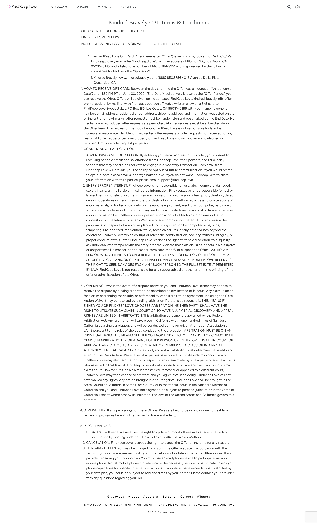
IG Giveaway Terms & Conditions (213, 505)
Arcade (83, 6)
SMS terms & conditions (174, 505)
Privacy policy (92, 505)
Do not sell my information (122, 505)
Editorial (169, 496)
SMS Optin (150, 505)
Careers (186, 496)
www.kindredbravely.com (137, 78)
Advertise (128, 6)
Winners (104, 6)
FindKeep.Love (166, 512)
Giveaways (59, 6)
